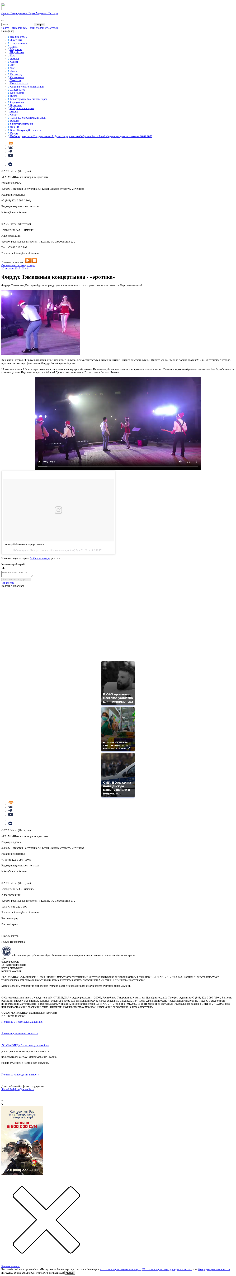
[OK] (10, 160)
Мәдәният (42, 13)
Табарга (39, 24)
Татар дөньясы (19, 13)
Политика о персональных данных (22, 1021)
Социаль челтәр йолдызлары (18, 265)
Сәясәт (5, 13)
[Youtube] (10, 155)
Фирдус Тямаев (39, 550)
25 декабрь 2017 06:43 (14, 268)
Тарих (32, 13)
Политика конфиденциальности (20, 1074)
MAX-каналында (40, 558)
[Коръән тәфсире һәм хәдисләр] (10, 144)
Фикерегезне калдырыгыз (16, 579)
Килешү (70, 1273)
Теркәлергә (8, 582)
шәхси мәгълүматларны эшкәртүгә (120, 1269)
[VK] (10, 148)
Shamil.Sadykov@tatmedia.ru (17, 1089)
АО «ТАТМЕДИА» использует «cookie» (25, 1045)
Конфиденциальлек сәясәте (214, 1269)
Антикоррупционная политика (19, 1033)
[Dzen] (10, 165)
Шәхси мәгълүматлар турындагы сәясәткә (167, 1269)
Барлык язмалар (10, 1266)
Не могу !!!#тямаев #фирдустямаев (24, 544)
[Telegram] (10, 152)
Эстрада (53, 13)
